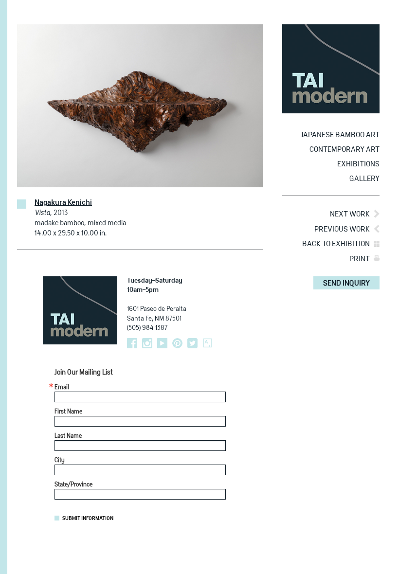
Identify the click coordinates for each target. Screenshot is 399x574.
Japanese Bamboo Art (340, 135)
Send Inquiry (346, 283)
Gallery (364, 178)
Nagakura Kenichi (63, 202)
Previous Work (342, 229)
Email (61, 388)
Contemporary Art (344, 149)
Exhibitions (358, 164)
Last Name (68, 436)
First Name (68, 412)
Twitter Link (192, 343)
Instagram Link (147, 343)
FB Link (132, 343)
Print (359, 259)
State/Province (73, 485)
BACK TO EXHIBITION (336, 244)
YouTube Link (162, 343)
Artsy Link (207, 343)
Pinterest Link (177, 343)
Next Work (350, 214)
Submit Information (87, 518)
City (59, 461)
